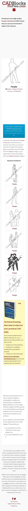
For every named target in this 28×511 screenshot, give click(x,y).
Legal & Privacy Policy (14, 503)
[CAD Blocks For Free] (14, 4)
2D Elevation (17, 91)
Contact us (14, 506)
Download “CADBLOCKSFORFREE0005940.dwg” (14, 131)
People (9, 89)
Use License (14, 501)
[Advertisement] (14, 43)
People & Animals (17, 89)
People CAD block (8, 21)
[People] (14, 182)
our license (17, 477)
